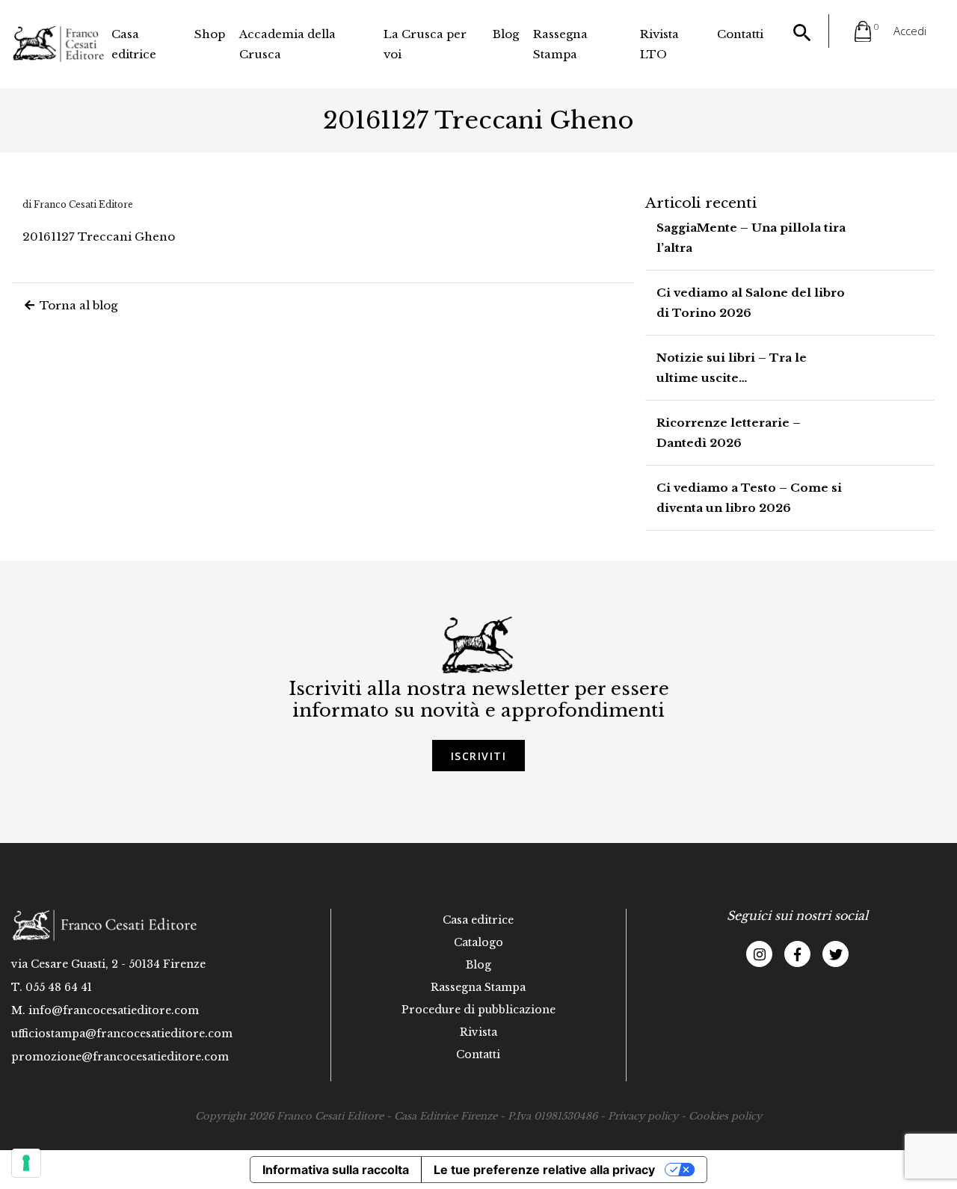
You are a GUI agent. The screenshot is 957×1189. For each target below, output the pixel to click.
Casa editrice (133, 44)
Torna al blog (77, 305)
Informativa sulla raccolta (335, 1169)
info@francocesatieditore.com (113, 1010)
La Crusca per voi (425, 44)
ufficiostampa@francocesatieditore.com (122, 1033)
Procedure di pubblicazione (478, 1009)
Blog (506, 34)
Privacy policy (643, 1116)
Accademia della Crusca (287, 44)
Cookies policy (725, 1116)
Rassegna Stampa (560, 44)
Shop (209, 34)
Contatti (740, 34)
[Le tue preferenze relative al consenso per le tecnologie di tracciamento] (26, 1163)
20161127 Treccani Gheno (98, 236)
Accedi (909, 30)
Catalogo (478, 942)
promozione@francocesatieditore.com (120, 1056)
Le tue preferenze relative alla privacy (544, 1169)
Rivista (478, 1032)
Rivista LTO (659, 44)
